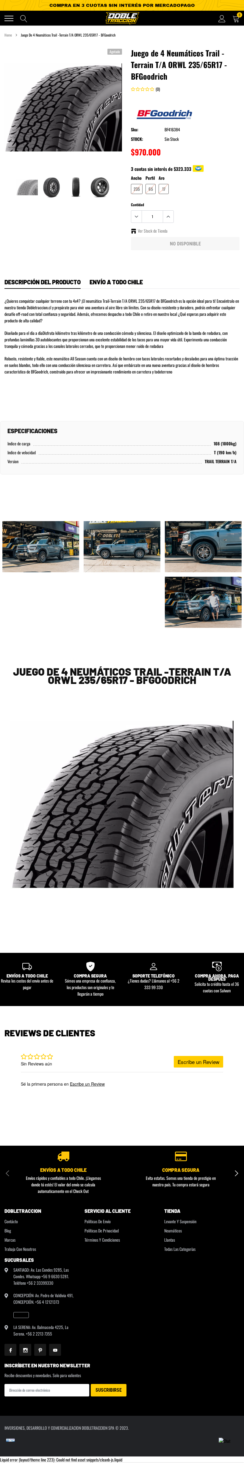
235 (137, 189)
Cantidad (137, 204)
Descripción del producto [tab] (42, 282)
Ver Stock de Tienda (153, 231)
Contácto (11, 1221)
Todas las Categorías (179, 1249)
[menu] (8, 18)
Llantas (169, 1240)
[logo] (122, 18)
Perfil (150, 178)
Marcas (9, 1240)
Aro (162, 178)
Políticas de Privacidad (102, 1230)
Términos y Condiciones (102, 1240)
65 (150, 189)
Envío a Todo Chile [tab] (116, 282)
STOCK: (137, 139)
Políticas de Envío (98, 1221)
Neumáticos (173, 1230)
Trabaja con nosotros (20, 1249)
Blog (7, 1230)
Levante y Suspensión (180, 1221)
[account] (222, 18)
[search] (23, 18)
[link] (27, 187)
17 (163, 189)
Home (8, 34)
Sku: (134, 129)
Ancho (136, 178)
